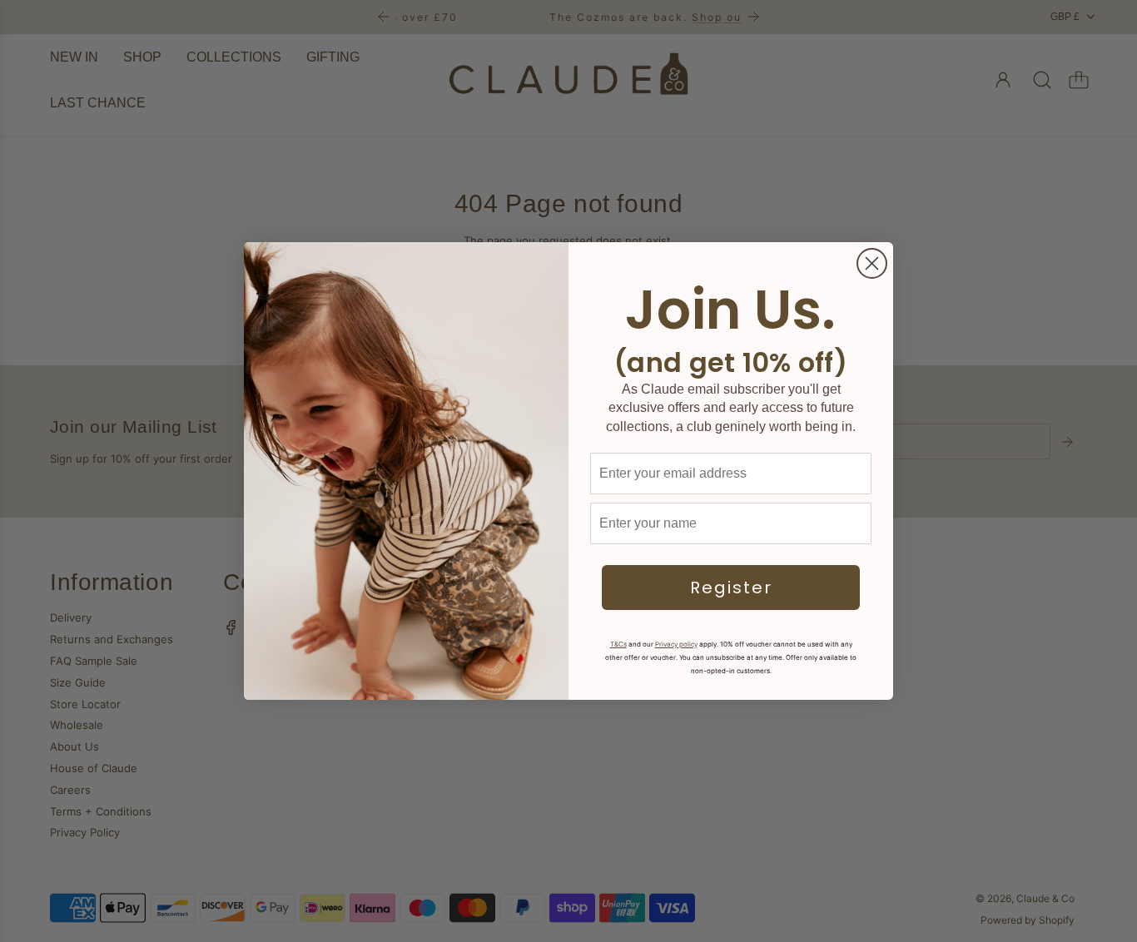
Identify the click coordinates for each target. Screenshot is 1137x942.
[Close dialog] (871, 263)
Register (731, 587)
